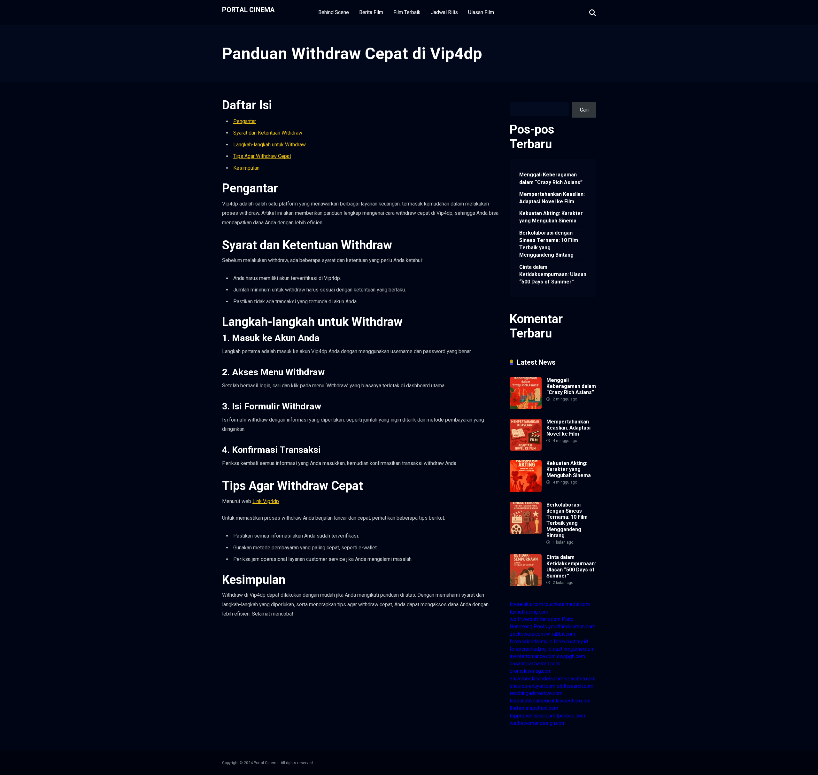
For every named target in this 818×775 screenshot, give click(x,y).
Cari (514, 99)
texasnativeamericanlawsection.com (550, 701)
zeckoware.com (527, 634)
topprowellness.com (532, 716)
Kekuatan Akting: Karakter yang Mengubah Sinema (551, 217)
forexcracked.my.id (531, 649)
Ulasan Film (481, 12)
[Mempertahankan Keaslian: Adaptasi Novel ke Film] (526, 449)
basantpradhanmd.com (535, 664)
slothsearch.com (575, 686)
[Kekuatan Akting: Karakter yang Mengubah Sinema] (526, 490)
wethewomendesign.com (538, 723)
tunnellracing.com (529, 612)
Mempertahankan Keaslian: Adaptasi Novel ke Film (552, 198)
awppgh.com (571, 656)
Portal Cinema (248, 9)
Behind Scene (333, 12)
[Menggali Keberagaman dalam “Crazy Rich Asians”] (526, 407)
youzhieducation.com (571, 627)
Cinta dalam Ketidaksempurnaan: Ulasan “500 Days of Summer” (552, 274)
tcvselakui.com (526, 604)
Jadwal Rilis (444, 12)
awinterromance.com (533, 656)
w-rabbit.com (560, 634)
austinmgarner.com (574, 649)
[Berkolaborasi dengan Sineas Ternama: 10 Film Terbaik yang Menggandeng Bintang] (526, 532)
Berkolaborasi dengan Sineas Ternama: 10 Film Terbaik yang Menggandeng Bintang (548, 244)
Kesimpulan (246, 168)
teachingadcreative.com (536, 693)
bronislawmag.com (531, 671)
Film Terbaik (407, 12)
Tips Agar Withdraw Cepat (262, 156)
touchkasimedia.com (567, 604)
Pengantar (244, 121)
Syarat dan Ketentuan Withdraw (267, 133)
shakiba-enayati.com (532, 686)
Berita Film (371, 12)
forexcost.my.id (571, 642)
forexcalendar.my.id (531, 642)
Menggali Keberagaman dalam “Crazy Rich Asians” (551, 178)
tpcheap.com (571, 716)
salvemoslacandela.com (536, 679)
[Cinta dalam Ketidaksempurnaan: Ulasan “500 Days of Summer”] (526, 584)
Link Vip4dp (265, 501)
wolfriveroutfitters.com (535, 619)
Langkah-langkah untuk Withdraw (269, 145)
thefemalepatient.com (534, 708)
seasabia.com (580, 679)
